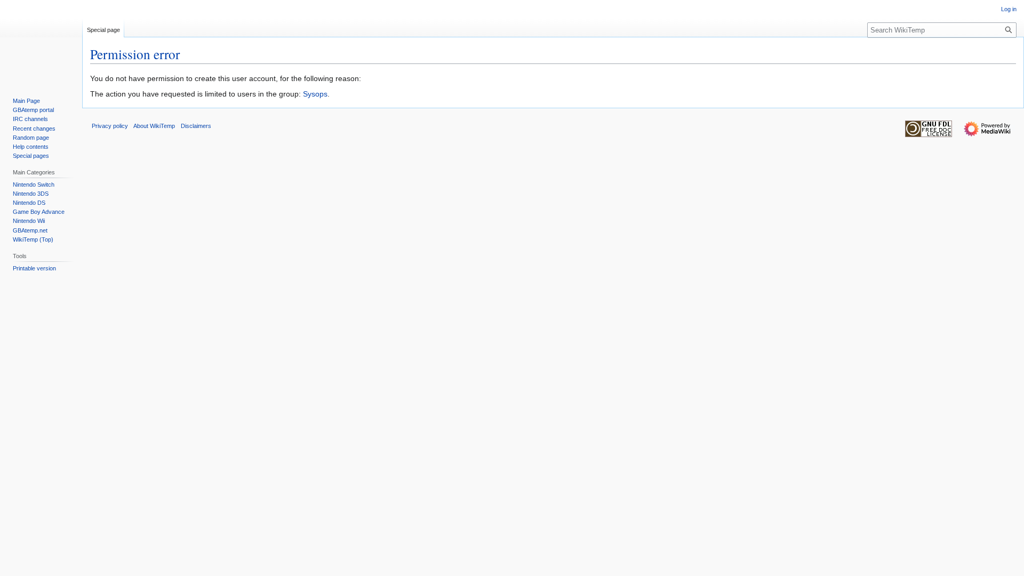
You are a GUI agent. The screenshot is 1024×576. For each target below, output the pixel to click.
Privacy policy (110, 126)
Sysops (315, 94)
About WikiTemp (154, 126)
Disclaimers (196, 126)
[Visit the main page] (41, 42)
